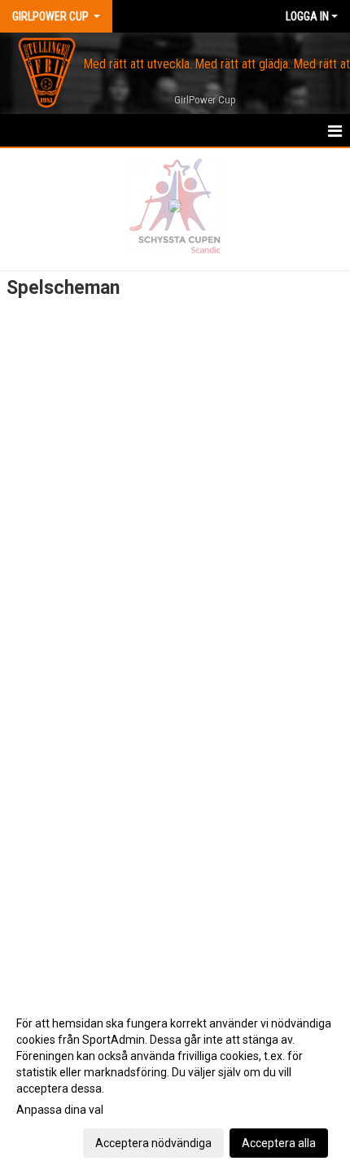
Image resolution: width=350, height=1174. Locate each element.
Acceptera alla (279, 1143)
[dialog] (175, 1082)
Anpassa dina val (59, 1109)
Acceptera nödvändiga (153, 1143)
